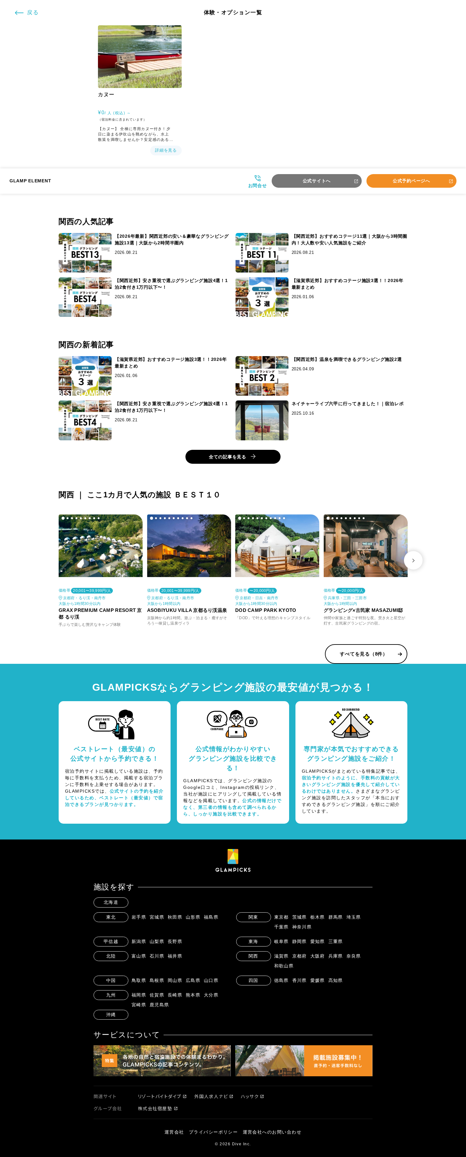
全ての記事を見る (227, 456)
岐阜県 (281, 941)
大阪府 (317, 956)
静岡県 (299, 941)
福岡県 (139, 994)
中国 (111, 980)
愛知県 (317, 941)
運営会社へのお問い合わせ (272, 1132)
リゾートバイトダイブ (159, 1096)
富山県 (139, 956)
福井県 (175, 956)
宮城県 (157, 917)
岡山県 (175, 980)
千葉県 (281, 926)
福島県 (211, 917)
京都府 (299, 956)
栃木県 (317, 917)
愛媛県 (317, 980)
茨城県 (299, 917)
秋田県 (175, 917)
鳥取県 (139, 980)
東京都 (281, 917)
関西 (253, 956)
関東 (253, 917)
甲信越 (111, 941)
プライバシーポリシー (213, 1132)
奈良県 (353, 956)
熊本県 (193, 994)
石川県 (157, 956)
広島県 (193, 980)
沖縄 (111, 1014)
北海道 (111, 902)
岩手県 (139, 917)
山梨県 (157, 941)
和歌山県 (284, 965)
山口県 (211, 980)
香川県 (299, 980)
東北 (111, 917)
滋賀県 (281, 956)
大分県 (211, 994)
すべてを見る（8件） (364, 654)
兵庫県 (335, 956)
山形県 (193, 917)
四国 (253, 980)
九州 (111, 994)
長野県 (175, 941)
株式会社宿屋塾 (155, 1108)
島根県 (157, 980)
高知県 (335, 980)
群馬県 (335, 917)
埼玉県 (353, 917)
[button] (63, 518)
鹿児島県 (159, 1004)
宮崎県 (139, 1004)
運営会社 (174, 1132)
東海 (253, 941)
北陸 (111, 956)
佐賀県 (157, 994)
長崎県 (175, 994)
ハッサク (250, 1096)
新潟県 (139, 941)
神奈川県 (302, 926)
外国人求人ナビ (211, 1096)
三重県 (335, 941)
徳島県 (281, 980)
